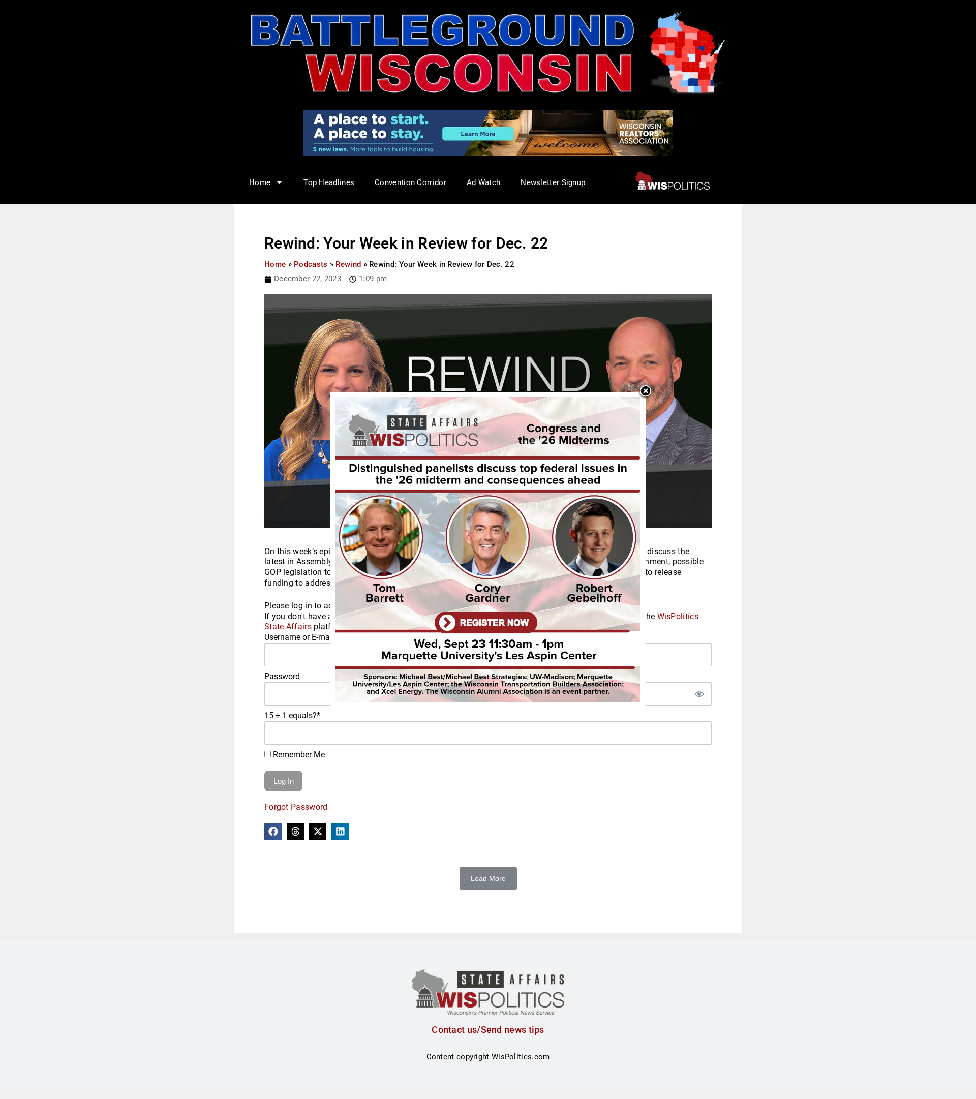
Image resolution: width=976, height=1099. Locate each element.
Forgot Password (296, 807)
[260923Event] (488, 549)
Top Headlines (328, 182)
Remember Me (298, 754)
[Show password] (699, 694)
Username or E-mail (299, 637)
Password (282, 676)
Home (275, 264)
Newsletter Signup (553, 182)
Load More (488, 878)
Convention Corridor (410, 182)
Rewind (348, 264)
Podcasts (310, 264)
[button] (273, 831)
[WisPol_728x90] (488, 132)
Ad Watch (483, 182)
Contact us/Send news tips (488, 1029)
